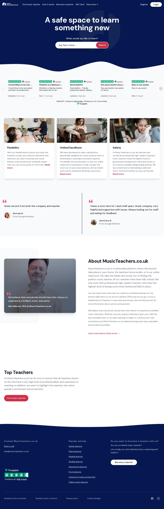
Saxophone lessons (78, 466)
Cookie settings (93, 498)
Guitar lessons (75, 446)
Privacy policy (72, 498)
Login (156, 4)
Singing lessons (76, 456)
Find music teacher (31, 4)
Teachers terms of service (46, 498)
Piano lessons (75, 451)
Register (144, 4)
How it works (48, 4)
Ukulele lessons (76, 461)
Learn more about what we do (104, 333)
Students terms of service (15, 498)
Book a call (9, 446)
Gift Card (80, 4)
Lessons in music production (82, 477)
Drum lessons (75, 472)
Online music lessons (78, 482)
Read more (65, 174)
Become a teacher (65, 4)
